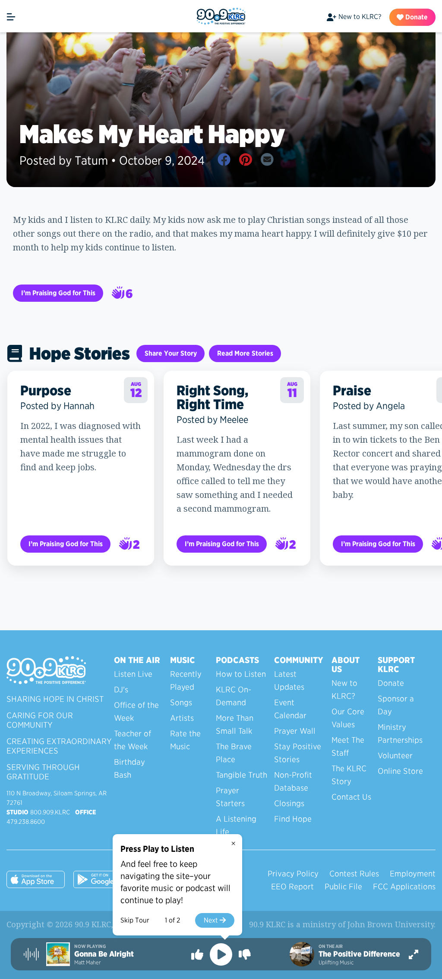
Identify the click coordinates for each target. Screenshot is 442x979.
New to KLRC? (359, 17)
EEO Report (292, 886)
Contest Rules (354, 873)
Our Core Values (348, 718)
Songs (181, 702)
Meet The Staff (348, 746)
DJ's (121, 689)
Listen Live (133, 674)
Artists (182, 718)
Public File (343, 886)
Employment (413, 873)
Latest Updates (289, 680)
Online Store (400, 771)
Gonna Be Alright (104, 954)
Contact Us (351, 796)
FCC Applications (404, 886)
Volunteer (395, 755)
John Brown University (390, 924)
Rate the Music (185, 740)
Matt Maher (87, 962)
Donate (416, 17)
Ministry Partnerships (400, 733)
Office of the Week (136, 712)
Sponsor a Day (396, 705)
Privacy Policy (293, 873)
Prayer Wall (295, 730)
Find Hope (293, 818)
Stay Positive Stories (297, 753)
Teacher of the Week (132, 740)
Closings (289, 803)
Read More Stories (245, 353)
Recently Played (186, 680)
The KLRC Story (349, 775)
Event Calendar (290, 709)
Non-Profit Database (293, 781)
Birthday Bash (129, 768)
